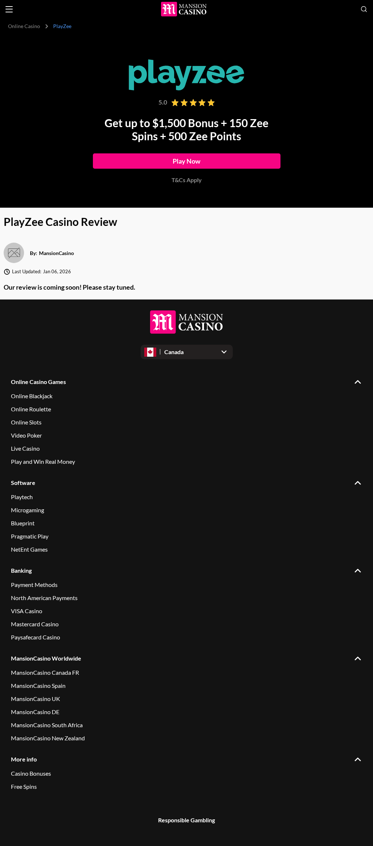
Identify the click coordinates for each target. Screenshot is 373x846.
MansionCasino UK (35, 698)
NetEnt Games (29, 549)
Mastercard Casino (35, 623)
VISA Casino (26, 610)
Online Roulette (31, 409)
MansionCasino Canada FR (45, 672)
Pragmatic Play (29, 536)
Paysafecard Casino (35, 637)
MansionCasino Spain (38, 685)
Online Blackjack (31, 395)
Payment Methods (34, 584)
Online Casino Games (38, 381)
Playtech (22, 496)
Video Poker (26, 435)
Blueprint (23, 523)
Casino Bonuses (31, 773)
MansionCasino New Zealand (48, 738)
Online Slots (26, 422)
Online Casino (24, 26)
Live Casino (25, 448)
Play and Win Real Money (43, 461)
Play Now (186, 161)
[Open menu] (9, 9)
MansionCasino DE (35, 711)
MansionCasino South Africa (47, 724)
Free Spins (24, 786)
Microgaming (27, 509)
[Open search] (364, 9)
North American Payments (44, 597)
